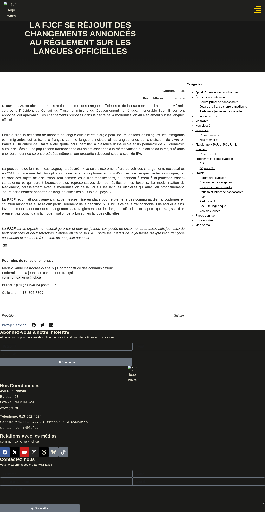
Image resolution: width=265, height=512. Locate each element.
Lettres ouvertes (206, 116)
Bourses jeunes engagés (216, 182)
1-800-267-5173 (31, 422)
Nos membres (209, 139)
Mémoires (202, 121)
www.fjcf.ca (9, 408)
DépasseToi (207, 168)
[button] (34, 325)
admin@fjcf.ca (27, 428)
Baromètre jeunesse (213, 177)
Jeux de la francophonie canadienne (223, 106)
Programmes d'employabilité (214, 158)
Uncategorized (205, 220)
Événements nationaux (210, 97)
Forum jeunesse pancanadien (219, 102)
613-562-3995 (77, 422)
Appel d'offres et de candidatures (217, 92)
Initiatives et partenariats (216, 187)
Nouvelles (202, 130)
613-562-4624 (30, 416)
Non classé (202, 125)
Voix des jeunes (210, 210)
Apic (202, 163)
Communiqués (209, 135)
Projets (200, 172)
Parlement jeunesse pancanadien (221, 111)
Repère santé (208, 154)
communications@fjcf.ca (21, 277)
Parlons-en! (207, 201)
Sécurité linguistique (213, 206)
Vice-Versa (202, 225)
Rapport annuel (205, 215)
